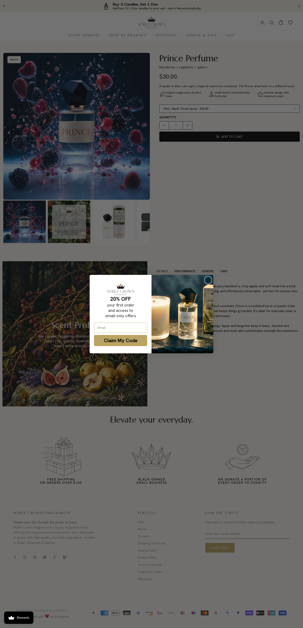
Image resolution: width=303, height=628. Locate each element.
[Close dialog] (208, 280)
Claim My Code (120, 340)
